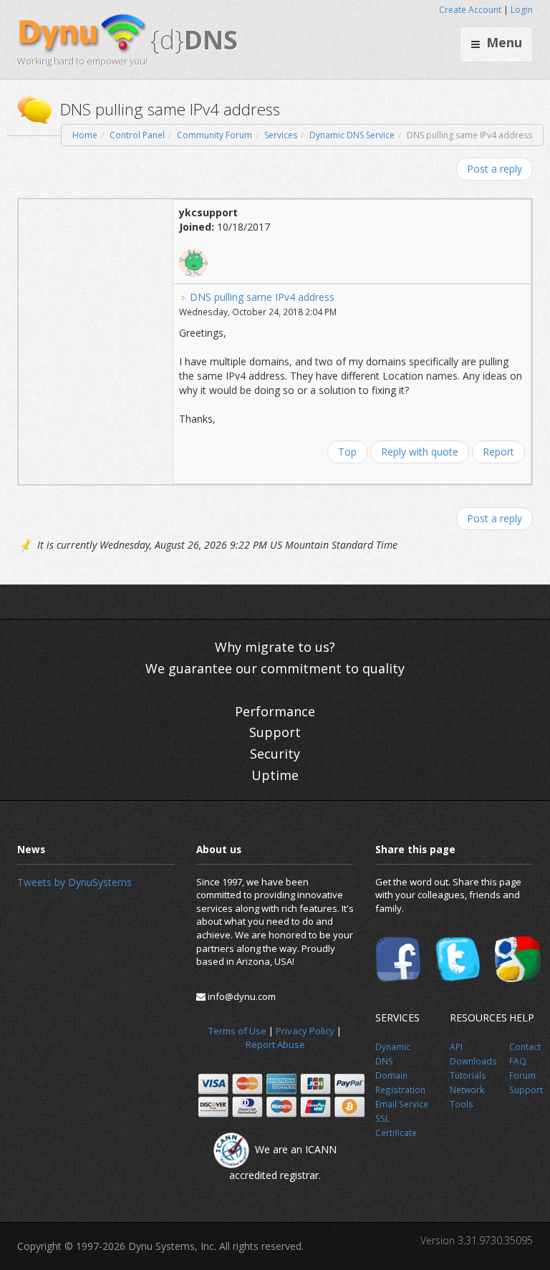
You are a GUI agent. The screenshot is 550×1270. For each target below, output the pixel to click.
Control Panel (137, 135)
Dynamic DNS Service (352, 135)
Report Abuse (275, 1044)
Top (347, 451)
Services (280, 135)
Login (522, 10)
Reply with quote (419, 451)
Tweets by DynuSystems (74, 882)
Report (498, 451)
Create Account (470, 10)
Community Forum (214, 135)
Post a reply (494, 168)
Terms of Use (237, 1030)
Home (84, 135)
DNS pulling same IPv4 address (262, 297)
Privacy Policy (305, 1030)
